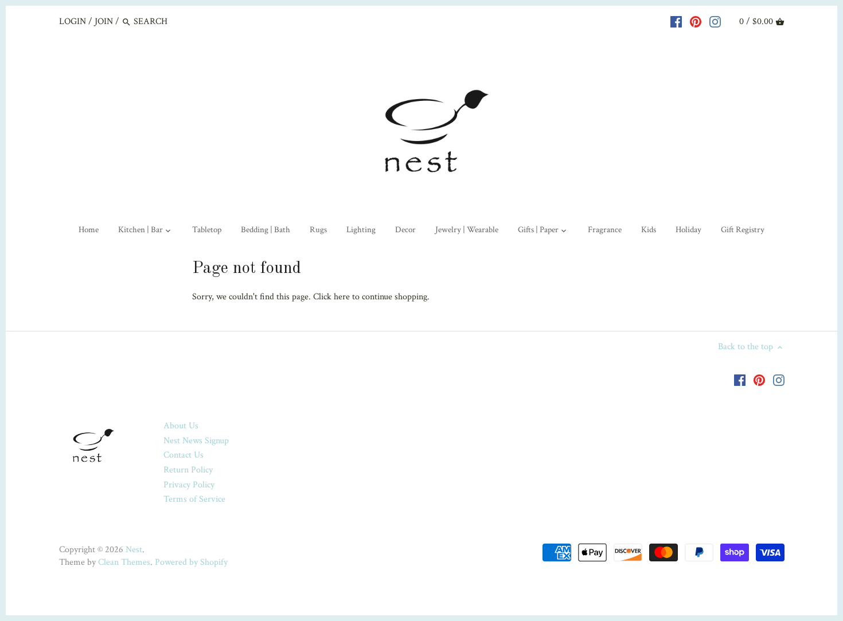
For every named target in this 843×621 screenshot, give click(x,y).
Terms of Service (194, 499)
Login (72, 21)
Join (104, 21)
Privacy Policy (188, 485)
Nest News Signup (196, 441)
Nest (134, 550)
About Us (180, 426)
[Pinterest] (695, 21)
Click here (331, 297)
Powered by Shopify (191, 562)
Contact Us (183, 455)
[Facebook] (676, 21)
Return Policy (188, 470)
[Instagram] (715, 21)
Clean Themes (124, 562)
